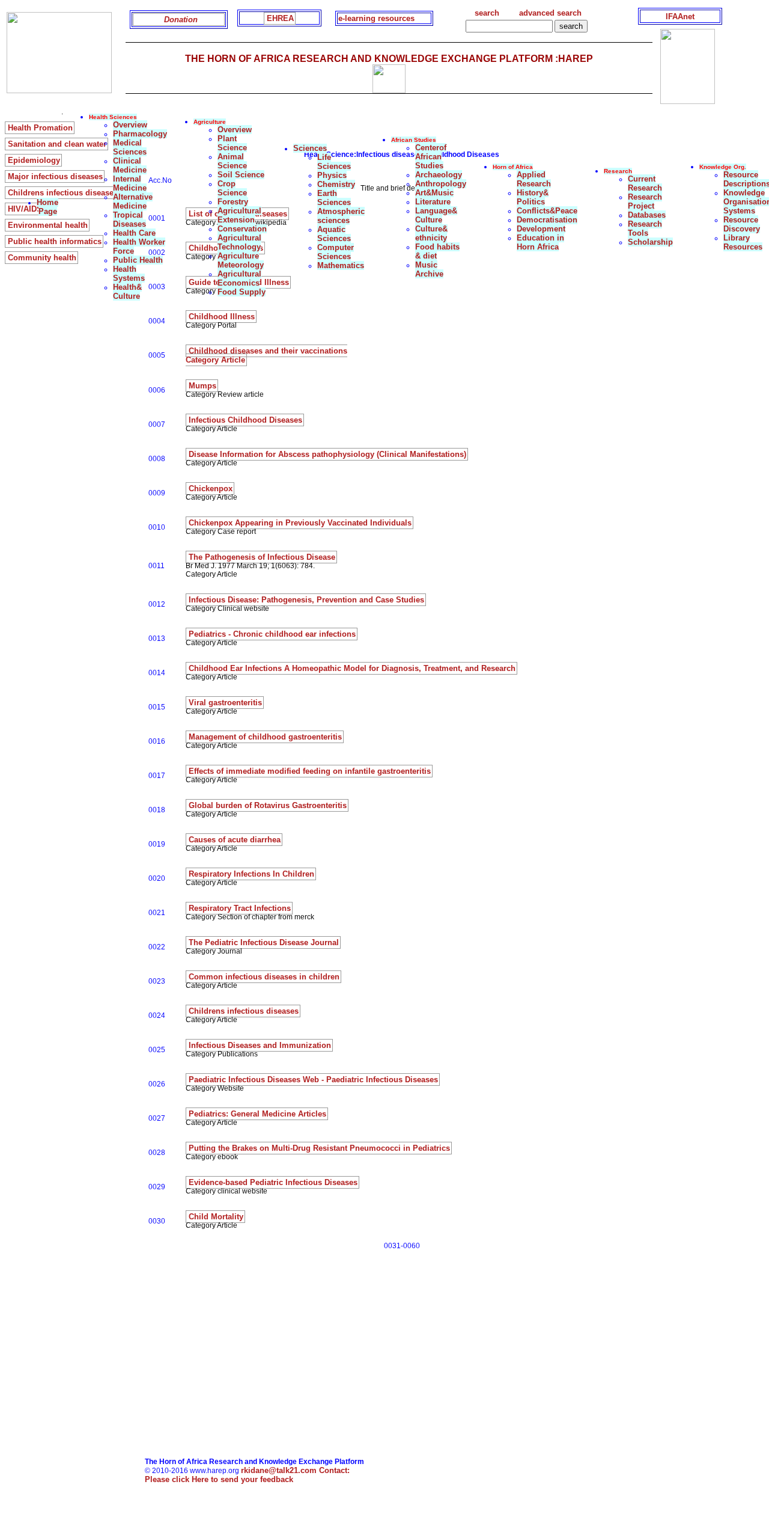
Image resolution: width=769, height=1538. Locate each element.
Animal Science (232, 161)
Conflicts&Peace (547, 210)
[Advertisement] (365, 1373)
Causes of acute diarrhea (235, 839)
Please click (219, 1479)
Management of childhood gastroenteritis (265, 736)
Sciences (310, 148)
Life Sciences (334, 162)
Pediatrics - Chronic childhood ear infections (272, 634)
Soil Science (240, 174)
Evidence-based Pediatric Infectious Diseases (273, 1182)
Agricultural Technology (239, 242)
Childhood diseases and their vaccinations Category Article (266, 355)
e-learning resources (376, 18)
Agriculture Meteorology (240, 260)
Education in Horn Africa (540, 242)
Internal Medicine (130, 183)
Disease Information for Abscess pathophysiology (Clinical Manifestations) (327, 454)
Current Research (645, 183)
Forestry (232, 201)
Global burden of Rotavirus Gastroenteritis (268, 805)
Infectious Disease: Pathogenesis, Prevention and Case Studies (306, 599)
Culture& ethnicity (431, 233)
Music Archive (429, 269)
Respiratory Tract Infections (240, 908)
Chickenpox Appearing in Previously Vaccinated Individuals (300, 522)
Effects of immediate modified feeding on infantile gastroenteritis (310, 771)
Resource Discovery (741, 224)
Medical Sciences (130, 147)
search (487, 12)
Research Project (645, 201)
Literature (433, 201)
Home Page (47, 207)
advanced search (550, 12)
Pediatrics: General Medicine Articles (257, 1113)
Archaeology (438, 174)
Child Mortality (216, 1216)
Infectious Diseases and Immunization (260, 1045)
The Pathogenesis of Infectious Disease (262, 557)
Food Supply (241, 291)
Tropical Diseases (129, 219)
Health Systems (129, 274)
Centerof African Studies (430, 156)
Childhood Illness (222, 316)
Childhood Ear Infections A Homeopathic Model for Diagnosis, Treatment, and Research (352, 668)
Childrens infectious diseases (244, 1011)
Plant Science (232, 143)
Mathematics (340, 265)
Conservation (242, 228)
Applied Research (534, 179)
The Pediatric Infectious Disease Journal (264, 942)
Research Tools (645, 228)
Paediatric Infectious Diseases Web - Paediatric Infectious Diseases (313, 1079)
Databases (647, 214)
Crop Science (232, 188)
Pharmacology (140, 133)
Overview (130, 124)
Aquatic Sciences (334, 234)
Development (541, 228)
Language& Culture (436, 215)
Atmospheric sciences (341, 216)
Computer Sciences (335, 252)
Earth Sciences (334, 198)
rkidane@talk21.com (295, 1470)
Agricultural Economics (239, 278)
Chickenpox (211, 488)
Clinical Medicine (130, 165)
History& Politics (533, 197)
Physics (332, 175)
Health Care (134, 232)
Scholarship (650, 242)
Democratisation (547, 219)
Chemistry (336, 184)
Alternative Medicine (133, 201)
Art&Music (434, 192)
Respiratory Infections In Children (251, 873)
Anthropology (440, 183)
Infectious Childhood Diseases (245, 419)
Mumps (202, 385)
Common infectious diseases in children (264, 976)
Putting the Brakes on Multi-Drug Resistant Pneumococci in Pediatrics (319, 1148)
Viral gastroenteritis (225, 702)
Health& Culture (127, 292)
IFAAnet (680, 16)
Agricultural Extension (239, 215)
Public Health (138, 260)
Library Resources (742, 242)
